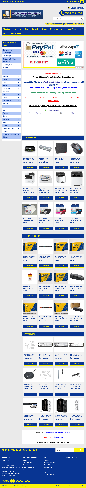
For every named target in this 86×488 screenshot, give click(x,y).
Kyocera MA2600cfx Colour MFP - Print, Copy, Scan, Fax (61, 189)
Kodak (5, 97)
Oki (4, 110)
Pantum (5, 113)
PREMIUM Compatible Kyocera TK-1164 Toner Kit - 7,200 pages (76, 287)
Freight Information (21, 29)
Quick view (30, 154)
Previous (24, 54)
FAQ (4, 33)
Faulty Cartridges (16, 33)
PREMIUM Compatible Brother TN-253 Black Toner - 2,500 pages (76, 257)
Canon (5, 79)
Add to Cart (30, 167)
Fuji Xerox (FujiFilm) (6, 90)
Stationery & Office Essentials (9, 60)
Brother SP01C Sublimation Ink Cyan (75, 219)
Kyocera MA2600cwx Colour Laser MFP (75, 189)
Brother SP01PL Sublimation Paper (28, 219)
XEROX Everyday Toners (8, 129)
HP (4, 94)
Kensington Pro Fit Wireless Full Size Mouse (75, 159)
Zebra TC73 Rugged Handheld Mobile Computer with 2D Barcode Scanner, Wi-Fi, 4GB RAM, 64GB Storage (30, 355)
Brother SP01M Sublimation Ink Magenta (59, 219)
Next (82, 54)
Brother (5, 76)
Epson (5, 85)
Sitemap (25, 470)
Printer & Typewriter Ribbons (10, 135)
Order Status (27, 465)
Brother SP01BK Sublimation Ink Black (45, 219)
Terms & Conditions (39, 29)
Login (69, 2)
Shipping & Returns (28, 467)
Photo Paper (7, 56)
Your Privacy (72, 29)
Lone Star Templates (77, 486)
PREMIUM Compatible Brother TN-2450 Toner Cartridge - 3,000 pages (61, 317)
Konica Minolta (8, 101)
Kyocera (5, 104)
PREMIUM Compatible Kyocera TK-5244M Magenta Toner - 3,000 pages (61, 287)
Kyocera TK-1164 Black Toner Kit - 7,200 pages (76, 317)
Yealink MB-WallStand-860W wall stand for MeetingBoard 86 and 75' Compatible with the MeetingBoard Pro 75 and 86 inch (61, 385)
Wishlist (25, 460)
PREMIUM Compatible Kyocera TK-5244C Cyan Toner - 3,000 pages (29, 317)
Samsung (6, 119)
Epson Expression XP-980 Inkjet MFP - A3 (29, 158)
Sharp (5, 122)
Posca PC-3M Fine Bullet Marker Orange (45, 317)
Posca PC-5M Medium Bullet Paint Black (45, 257)
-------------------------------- (11, 71)
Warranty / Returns (57, 29)
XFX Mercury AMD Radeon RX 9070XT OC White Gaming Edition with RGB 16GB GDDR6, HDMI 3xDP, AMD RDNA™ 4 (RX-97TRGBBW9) (76, 416)
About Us (6, 29)
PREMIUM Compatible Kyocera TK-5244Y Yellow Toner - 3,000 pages (44, 287)
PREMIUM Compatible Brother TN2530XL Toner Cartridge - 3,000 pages (61, 257)
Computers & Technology (7, 51)
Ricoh (5, 116)
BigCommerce (60, 486)
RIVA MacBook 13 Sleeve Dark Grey (59, 158)
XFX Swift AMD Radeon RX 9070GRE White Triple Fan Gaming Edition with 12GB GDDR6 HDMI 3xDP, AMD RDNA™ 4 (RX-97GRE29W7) (45, 416)
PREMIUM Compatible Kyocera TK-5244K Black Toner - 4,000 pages (29, 257)
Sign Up (76, 2)
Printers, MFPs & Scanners (9, 66)
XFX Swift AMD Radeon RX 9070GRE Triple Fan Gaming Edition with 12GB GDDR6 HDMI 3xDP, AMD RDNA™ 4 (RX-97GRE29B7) (61, 416)
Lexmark (6, 107)
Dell (4, 82)
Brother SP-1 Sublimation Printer (44, 189)
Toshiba (5, 125)
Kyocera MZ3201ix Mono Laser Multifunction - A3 (28, 189)
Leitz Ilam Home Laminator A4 (43, 158)
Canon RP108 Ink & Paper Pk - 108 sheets (29, 287)
